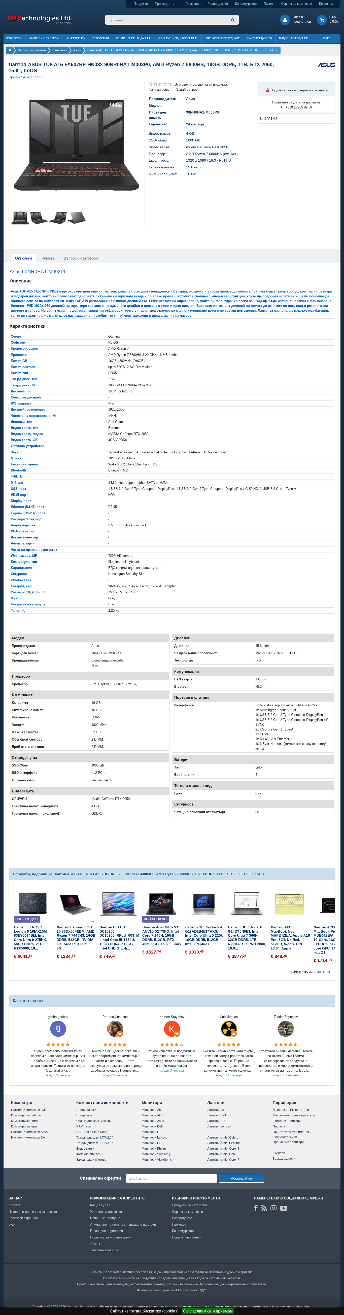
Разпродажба (218, 4)
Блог (12, 1224)
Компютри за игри (24, 1126)
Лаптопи (215, 1103)
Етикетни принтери (287, 1121)
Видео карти (85, 1148)
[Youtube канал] (283, 1208)
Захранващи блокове (91, 1159)
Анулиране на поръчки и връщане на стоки (123, 1224)
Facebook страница (23, 1218)
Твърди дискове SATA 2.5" (94, 1137)
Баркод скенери (284, 1158)
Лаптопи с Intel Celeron (223, 1137)
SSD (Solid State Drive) (92, 1132)
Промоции (192, 4)
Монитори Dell (152, 1126)
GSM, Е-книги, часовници (177, 38)
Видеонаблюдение (293, 38)
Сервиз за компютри (296, 4)
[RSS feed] (264, 1208)
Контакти (326, 4)
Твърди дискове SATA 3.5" (94, 1143)
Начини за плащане (105, 1218)
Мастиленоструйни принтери (294, 1115)
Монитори (152, 1103)
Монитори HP (151, 1132)
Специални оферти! (100, 1178)
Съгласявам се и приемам (208, 1311)
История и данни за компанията (33, 1212)
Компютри (14, 38)
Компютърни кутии (89, 1154)
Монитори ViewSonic (157, 1159)
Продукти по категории (189, 1205)
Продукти (140, 4)
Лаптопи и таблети (44, 38)
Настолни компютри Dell (28, 1137)
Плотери (279, 1126)
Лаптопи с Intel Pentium (223, 1143)
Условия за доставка (106, 1212)
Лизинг (269, 4)
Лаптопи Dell (216, 1115)
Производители (166, 4)
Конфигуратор (246, 4)
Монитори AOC (153, 1115)
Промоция (179, 1224)
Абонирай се (241, 1178)
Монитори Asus (153, 1121)
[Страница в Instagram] (273, 1208)
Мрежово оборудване (223, 38)
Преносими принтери (288, 1142)
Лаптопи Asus (217, 1110)
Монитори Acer (152, 1110)
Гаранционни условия (106, 1231)
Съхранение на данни (133, 38)
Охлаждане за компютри (94, 1121)
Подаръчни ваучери (187, 1237)
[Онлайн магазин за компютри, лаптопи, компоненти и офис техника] (39, 23)
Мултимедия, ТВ (259, 38)
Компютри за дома (24, 1121)
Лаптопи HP (216, 1121)
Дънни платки (86, 1110)
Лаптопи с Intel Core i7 (223, 1159)
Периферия (100, 38)
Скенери (279, 1153)
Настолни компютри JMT (29, 1110)
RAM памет (84, 1126)
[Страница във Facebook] (256, 1208)
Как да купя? (100, 1205)
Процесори (84, 1115)
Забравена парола (104, 1250)
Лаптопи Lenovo (219, 1126)
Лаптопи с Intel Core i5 (223, 1154)
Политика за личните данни (111, 1237)
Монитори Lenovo (154, 1137)
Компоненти (76, 38)
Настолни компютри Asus (29, 1132)
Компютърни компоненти (102, 1103)
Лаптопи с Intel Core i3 (223, 1148)
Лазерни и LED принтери (291, 1110)
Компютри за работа (26, 1115)
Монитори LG (151, 1143)
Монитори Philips (154, 1148)
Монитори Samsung (156, 1154)
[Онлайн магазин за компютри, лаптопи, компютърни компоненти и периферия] (9, 50)
